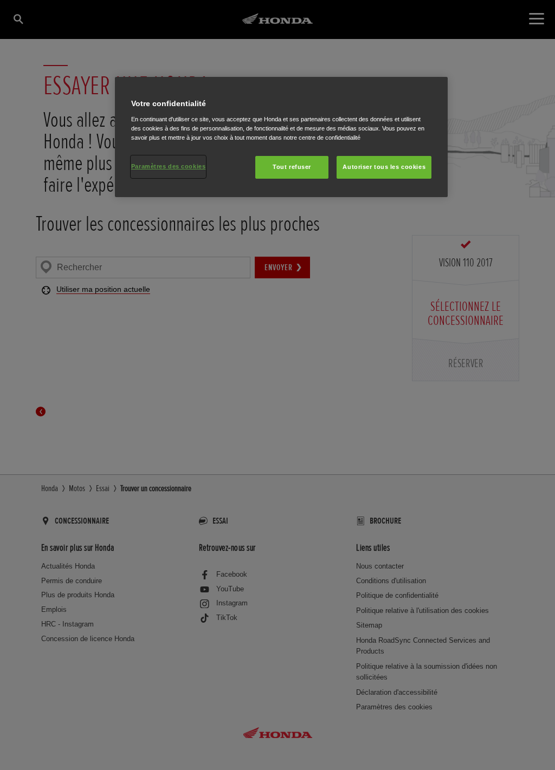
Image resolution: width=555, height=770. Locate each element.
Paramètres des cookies (168, 166)
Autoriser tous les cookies (384, 167)
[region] (281, 137)
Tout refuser (292, 167)
